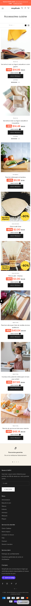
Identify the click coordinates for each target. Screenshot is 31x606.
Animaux (4, 512)
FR (14, 588)
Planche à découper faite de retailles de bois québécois (15, 326)
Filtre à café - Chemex (15, 276)
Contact (4, 541)
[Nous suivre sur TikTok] (16, 583)
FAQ (3, 538)
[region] (15, 453)
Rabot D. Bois (15, 322)
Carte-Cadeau (6, 528)
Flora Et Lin (15, 61)
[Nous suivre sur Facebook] (2, 583)
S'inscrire (8, 489)
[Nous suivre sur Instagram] (7, 583)
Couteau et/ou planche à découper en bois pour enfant (15, 378)
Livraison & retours (8, 535)
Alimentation (6, 500)
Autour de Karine (15, 223)
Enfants (4, 509)
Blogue (4, 519)
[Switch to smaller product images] (28, 25)
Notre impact (6, 532)
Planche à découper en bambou (15, 177)
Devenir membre (7, 544)
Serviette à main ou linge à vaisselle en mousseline (15, 122)
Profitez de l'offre (18, 3)
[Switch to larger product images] (25, 25)
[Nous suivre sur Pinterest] (11, 583)
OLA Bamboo (15, 174)
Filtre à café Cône (15, 226)
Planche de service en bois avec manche (15, 428)
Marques (4, 516)
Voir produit (15, 76)
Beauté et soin (6, 503)
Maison (4, 506)
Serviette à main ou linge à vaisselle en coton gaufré (15, 66)
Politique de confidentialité (10, 554)
